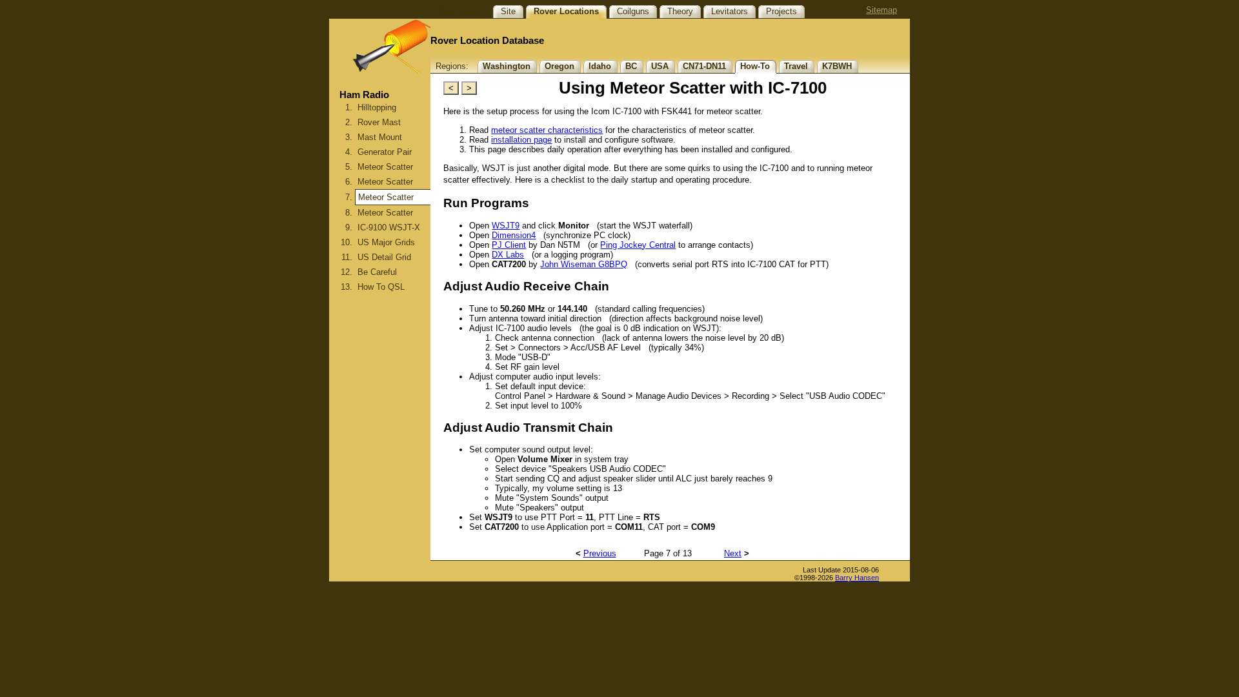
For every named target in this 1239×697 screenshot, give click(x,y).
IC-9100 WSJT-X (389, 227)
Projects (781, 11)
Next (732, 553)
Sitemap (881, 10)
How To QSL (381, 287)
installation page (521, 140)
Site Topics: (460, 11)
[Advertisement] (380, 433)
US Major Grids (386, 242)
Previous (599, 553)
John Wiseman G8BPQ (583, 264)
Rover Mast (379, 122)
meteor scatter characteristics (547, 130)
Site (508, 11)
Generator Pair (385, 152)
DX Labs (508, 254)
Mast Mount (380, 137)
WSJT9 (505, 225)
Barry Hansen (857, 577)
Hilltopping (377, 107)
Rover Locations (566, 11)
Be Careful (377, 272)
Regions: (452, 66)
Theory (680, 11)
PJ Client (509, 245)
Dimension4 (514, 235)
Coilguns (633, 11)
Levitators (729, 11)
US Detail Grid (384, 257)
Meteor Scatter (385, 167)
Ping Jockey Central (638, 245)
